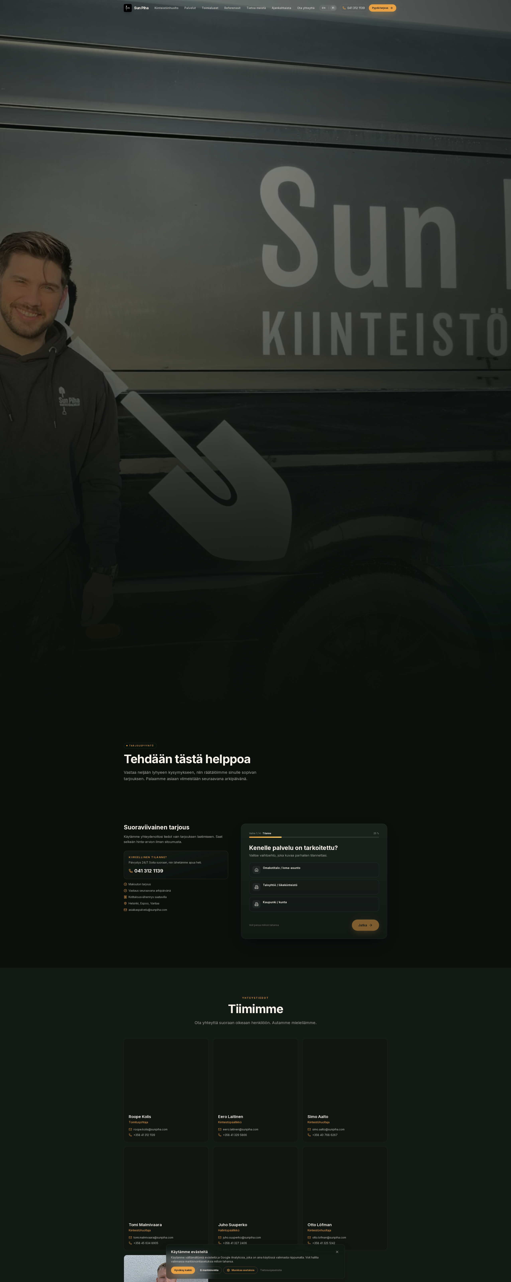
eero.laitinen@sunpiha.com (240, 1129)
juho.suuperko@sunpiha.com (242, 1237)
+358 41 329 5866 (235, 1135)
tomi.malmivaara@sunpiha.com (153, 1237)
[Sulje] (337, 1252)
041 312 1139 (148, 871)
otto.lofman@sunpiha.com (329, 1237)
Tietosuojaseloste (271, 1270)
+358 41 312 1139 (144, 1135)
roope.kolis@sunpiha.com (150, 1129)
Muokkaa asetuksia (243, 1270)
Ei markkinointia (209, 1270)
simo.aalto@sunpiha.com (328, 1129)
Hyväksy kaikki (183, 1270)
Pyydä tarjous (380, 7)
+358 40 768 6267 (325, 1135)
